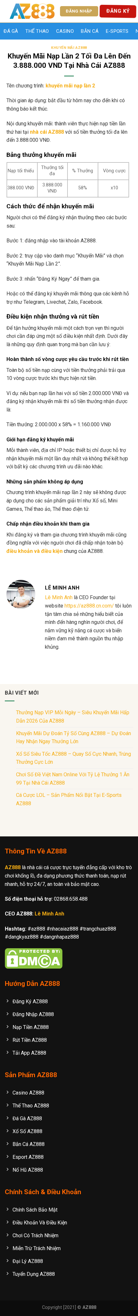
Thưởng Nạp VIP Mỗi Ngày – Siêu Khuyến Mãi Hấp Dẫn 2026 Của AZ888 (72, 716)
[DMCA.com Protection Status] (34, 958)
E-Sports (117, 31)
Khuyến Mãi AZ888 (69, 48)
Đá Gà (11, 31)
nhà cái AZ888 (47, 132)
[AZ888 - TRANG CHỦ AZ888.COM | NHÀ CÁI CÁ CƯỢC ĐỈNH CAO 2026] (32, 11)
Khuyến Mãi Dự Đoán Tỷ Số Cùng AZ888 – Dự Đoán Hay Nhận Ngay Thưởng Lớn (73, 737)
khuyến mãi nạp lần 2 (70, 86)
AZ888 (13, 867)
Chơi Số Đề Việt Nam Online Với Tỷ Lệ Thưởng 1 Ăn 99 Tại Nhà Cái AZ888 (72, 778)
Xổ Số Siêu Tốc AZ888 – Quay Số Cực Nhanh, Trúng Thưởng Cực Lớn (73, 758)
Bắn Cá (90, 31)
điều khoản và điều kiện (34, 551)
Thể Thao (37, 31)
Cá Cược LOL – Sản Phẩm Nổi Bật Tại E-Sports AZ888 (69, 799)
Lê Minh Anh (59, 597)
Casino (65, 31)
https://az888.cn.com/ (89, 606)
